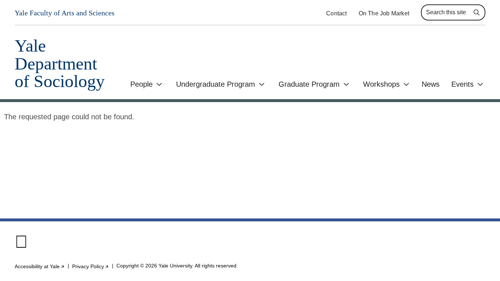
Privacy (90, 266)
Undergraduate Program (215, 84)
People (141, 84)
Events (462, 84)
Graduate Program (309, 84)
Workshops (381, 84)
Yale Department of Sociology (60, 63)
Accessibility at (40, 266)
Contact (336, 13)
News (431, 84)
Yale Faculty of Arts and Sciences (65, 13)
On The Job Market (384, 13)
